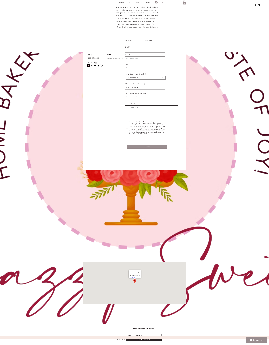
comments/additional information (136, 103)
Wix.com (149, 339)
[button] (184, 2)
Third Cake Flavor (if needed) (135, 84)
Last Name (148, 40)
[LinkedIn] (98, 65)
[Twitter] (95, 65)
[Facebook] (92, 65)
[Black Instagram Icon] (259, 5)
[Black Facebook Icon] (255, 5)
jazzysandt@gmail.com (115, 58)
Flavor (127, 64)
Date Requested (130, 55)
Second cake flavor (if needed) (136, 74)
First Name (128, 40)
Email (127, 47)
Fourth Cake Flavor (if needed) (135, 93)
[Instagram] (101, 65)
